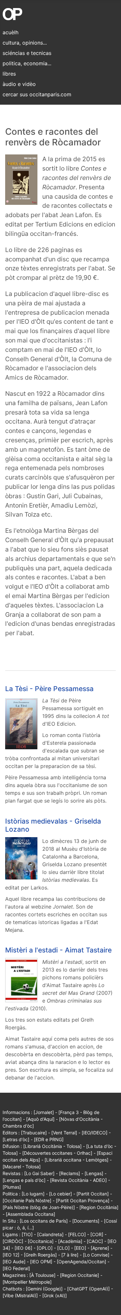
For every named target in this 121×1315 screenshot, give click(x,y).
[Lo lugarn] (33, 1193)
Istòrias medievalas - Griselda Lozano (53, 825)
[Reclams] (69, 1173)
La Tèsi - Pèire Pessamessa (49, 688)
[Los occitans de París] (44, 1221)
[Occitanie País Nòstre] (27, 1200)
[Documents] (85, 1221)
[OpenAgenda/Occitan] (81, 1261)
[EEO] (80, 1248)
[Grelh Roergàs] (40, 1254)
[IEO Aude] (14, 1261)
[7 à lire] (69, 1254)
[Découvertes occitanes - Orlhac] (57, 1153)
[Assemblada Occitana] (30, 1214)
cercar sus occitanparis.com (37, 94)
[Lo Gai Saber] (39, 1173)
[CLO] (63, 1248)
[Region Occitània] (98, 1207)
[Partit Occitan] (92, 1193)
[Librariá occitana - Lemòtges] (76, 1159)
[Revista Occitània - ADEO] (78, 1180)
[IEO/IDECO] (94, 1132)
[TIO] (27, 1234)
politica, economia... (27, 63)
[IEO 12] (11, 1254)
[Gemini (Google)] (44, 1288)
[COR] (96, 1234)
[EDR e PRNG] (49, 1139)
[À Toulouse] (42, 1275)
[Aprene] (100, 1248)
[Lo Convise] (96, 1254)
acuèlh (10, 32)
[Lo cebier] (60, 1193)
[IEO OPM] (41, 1261)
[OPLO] (45, 1248)
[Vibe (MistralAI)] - (22, 1295)
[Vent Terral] (64, 1132)
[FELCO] (77, 1234)
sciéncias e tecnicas (27, 53)
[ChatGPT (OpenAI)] (88, 1288)
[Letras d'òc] (16, 1139)
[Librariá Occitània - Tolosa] (52, 1146)
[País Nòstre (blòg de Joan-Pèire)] (39, 1207)
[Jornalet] (44, 1112)
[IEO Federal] (16, 1268)
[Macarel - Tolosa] (22, 1166)
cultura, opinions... (25, 42)
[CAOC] (95, 1241)
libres (9, 73)
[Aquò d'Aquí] (40, 1119)
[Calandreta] (50, 1234)
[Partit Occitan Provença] (82, 1200)
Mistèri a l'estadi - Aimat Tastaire (58, 950)
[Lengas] (94, 1173)
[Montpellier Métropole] (27, 1282)
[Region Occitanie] (79, 1275)
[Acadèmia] (70, 1241)
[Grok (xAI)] (54, 1295)
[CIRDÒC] (13, 1241)
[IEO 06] (23, 1248)
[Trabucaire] (34, 1132)
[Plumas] (12, 1187)
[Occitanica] (41, 1241)
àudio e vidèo (19, 84)
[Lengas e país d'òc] (24, 1180)
